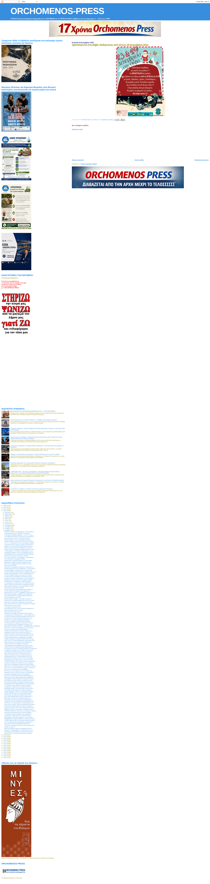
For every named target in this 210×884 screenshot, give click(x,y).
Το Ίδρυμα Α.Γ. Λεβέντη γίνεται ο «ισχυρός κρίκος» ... (18, 715)
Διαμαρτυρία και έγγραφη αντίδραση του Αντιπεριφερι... (18, 560)
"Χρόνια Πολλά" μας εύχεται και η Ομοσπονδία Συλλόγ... (19, 634)
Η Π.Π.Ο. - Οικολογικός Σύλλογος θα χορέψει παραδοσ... (19, 543)
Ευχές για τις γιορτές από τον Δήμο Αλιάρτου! (16, 629)
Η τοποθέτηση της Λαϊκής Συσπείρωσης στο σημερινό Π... (19, 536)
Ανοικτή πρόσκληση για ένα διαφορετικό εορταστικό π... (19, 589)
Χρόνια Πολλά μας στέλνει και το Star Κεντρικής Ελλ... (18, 655)
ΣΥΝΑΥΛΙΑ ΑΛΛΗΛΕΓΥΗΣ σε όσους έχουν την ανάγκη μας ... (20, 661)
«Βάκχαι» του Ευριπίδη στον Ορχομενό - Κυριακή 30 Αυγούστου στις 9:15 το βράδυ (35, 454)
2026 (5, 757)
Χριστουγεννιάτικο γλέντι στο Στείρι (13, 610)
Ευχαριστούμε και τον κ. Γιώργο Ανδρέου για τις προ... (18, 656)
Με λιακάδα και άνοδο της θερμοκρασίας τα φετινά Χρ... (18, 595)
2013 (5, 735)
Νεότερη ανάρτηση (78, 160)
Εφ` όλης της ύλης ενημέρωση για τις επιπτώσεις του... (18, 670)
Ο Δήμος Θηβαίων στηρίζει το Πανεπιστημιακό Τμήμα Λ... (19, 691)
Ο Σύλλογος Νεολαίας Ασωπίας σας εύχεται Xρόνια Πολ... (19, 725)
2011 (5, 509)
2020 (5, 747)
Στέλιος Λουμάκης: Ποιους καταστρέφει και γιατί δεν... (18, 539)
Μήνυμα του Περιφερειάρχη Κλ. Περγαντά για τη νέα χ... (19, 730)
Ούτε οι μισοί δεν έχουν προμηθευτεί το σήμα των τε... (18, 624)
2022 (5, 750)
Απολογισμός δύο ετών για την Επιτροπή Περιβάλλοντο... (19, 608)
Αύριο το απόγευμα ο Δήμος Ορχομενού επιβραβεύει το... (19, 677)
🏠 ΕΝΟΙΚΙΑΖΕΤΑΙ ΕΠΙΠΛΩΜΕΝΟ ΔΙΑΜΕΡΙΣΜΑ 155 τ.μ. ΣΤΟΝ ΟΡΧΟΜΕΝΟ (32, 411)
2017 (5, 742)
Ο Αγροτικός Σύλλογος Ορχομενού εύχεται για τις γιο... (18, 618)
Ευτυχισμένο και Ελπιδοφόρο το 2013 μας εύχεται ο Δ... (18, 731)
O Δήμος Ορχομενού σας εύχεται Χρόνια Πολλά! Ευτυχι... (19, 638)
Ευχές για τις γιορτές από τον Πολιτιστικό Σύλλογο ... (18, 653)
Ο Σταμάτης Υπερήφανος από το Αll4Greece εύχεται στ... (19, 650)
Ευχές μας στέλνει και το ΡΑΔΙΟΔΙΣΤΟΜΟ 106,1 (17, 723)
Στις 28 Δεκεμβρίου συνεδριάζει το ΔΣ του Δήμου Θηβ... (18, 570)
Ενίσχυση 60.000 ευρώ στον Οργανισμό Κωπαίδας (17, 693)
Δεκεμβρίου (8, 530)
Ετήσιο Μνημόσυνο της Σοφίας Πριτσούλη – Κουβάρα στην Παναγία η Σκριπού (33, 420)
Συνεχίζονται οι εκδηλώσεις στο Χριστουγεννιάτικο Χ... (18, 687)
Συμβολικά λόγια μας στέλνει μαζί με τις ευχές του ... (18, 632)
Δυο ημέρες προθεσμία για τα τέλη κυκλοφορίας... (17, 674)
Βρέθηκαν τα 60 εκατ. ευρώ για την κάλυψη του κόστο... (19, 709)
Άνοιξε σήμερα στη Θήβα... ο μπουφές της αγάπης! (17, 599)
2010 (5, 507)
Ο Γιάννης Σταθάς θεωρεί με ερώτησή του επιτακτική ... (18, 575)
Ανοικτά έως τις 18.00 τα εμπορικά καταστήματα (16, 619)
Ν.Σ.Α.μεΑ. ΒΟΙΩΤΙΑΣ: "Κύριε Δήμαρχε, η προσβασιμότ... (19, 557)
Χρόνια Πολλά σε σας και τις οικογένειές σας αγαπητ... (18, 733)
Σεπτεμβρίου (8, 525)
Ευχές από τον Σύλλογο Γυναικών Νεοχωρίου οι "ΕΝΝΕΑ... (20, 603)
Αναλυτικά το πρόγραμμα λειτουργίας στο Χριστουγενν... (19, 567)
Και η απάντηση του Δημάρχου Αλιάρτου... (15, 559)
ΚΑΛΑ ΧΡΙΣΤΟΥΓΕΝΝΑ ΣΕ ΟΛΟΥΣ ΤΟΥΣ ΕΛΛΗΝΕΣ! (18, 658)
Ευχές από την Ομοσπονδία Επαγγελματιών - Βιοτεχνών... (20, 667)
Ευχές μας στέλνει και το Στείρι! (12, 605)
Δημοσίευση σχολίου (77, 129)
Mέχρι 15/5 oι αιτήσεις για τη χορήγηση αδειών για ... (18, 698)
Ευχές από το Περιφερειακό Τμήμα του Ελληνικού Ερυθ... (19, 664)
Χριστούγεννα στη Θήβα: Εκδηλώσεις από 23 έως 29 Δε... (19, 600)
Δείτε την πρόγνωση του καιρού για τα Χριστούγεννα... (18, 642)
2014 (5, 736)
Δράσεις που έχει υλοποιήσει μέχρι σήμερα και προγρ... (19, 546)
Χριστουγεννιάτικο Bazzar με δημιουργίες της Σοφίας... (18, 637)
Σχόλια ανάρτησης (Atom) (88, 164)
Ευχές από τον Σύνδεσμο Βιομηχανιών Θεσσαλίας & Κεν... (19, 640)
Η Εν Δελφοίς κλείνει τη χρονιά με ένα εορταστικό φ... (18, 714)
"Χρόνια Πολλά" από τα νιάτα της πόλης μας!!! (16, 643)
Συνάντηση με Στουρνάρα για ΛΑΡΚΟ (14, 587)
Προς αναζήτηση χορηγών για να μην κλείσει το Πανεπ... (19, 586)
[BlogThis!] (118, 120)
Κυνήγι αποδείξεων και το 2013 (12, 597)
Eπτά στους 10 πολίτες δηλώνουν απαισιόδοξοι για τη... (19, 702)
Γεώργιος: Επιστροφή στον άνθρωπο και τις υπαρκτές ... (19, 663)
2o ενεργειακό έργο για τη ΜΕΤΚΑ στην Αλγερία (16, 533)
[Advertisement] (125, 143)
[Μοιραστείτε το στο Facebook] (122, 120)
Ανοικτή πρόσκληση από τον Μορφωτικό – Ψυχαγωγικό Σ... (20, 568)
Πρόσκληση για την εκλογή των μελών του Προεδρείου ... (19, 672)
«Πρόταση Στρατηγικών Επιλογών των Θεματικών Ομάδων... (20, 710)
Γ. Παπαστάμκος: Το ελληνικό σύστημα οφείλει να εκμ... (19, 551)
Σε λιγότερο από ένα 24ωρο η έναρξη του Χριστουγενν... (19, 544)
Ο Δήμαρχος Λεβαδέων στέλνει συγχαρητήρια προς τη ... (19, 552)
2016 (5, 740)
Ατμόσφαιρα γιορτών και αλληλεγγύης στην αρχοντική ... (19, 688)
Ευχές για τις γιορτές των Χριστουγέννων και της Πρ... (18, 602)
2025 (5, 755)
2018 (5, 743)
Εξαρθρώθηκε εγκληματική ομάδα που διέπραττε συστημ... (19, 718)
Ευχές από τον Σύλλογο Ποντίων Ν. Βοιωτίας (16, 555)
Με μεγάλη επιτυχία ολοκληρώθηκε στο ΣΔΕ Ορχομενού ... (20, 578)
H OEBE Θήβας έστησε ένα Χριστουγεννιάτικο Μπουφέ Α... (20, 720)
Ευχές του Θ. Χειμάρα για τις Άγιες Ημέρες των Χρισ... (18, 563)
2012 (5, 510)
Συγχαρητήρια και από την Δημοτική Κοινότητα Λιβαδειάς (19, 554)
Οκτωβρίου (8, 527)
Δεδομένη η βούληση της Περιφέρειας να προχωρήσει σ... (19, 531)
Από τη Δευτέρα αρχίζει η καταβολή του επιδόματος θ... (18, 594)
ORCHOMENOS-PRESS (57, 11)
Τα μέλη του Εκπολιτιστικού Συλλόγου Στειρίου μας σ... (18, 631)
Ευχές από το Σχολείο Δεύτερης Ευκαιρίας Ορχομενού (18, 675)
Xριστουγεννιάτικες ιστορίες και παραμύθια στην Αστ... (18, 728)
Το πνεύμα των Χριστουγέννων (12, 607)
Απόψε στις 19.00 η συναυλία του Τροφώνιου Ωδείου (18, 579)
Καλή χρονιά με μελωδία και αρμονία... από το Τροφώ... (19, 717)
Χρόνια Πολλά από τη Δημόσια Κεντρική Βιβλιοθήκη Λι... (19, 647)
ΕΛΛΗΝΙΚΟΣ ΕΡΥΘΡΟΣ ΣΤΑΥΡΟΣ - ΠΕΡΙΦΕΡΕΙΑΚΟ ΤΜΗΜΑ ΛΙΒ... (22, 626)
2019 (5, 745)
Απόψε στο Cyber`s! (9, 727)
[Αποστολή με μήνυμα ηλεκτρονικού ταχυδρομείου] (116, 120)
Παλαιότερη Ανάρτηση (202, 160)
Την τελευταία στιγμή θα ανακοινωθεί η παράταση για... (18, 722)
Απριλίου (7, 517)
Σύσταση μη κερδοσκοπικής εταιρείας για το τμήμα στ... (18, 547)
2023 (5, 752)
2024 (5, 754)
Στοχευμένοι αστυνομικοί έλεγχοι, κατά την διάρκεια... (18, 712)
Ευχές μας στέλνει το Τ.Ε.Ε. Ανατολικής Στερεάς (16, 538)
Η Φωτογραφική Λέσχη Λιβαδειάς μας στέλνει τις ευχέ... (18, 645)
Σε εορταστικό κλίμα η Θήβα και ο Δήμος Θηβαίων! (17, 685)
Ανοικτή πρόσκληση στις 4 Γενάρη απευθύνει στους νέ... (19, 635)
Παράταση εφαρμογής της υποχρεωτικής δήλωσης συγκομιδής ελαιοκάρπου (32, 463)
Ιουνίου (7, 520)
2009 (5, 505)
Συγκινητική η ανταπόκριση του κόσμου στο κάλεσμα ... (19, 706)
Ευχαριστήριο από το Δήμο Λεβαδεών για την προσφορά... (19, 683)
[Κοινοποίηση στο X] (120, 120)
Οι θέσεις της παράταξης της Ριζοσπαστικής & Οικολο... (18, 613)
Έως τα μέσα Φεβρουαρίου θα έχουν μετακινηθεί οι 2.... (18, 696)
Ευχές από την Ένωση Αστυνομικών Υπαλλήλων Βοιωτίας (20, 666)
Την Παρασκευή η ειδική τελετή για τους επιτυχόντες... (18, 651)
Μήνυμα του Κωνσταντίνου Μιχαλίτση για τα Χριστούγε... (19, 627)
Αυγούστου (8, 523)
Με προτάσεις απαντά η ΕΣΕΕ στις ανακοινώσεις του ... (18, 680)
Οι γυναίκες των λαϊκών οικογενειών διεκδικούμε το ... (18, 699)
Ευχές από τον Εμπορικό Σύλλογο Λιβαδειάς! (16, 669)
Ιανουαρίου (8, 512)
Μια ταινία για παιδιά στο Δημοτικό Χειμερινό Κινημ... (18, 562)
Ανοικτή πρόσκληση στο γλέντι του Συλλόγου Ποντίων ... (19, 541)
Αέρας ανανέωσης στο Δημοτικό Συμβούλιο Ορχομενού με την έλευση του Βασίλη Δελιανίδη (37, 480)
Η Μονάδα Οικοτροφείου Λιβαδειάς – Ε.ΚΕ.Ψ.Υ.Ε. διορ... (19, 535)
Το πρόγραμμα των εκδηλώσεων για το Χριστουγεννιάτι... (19, 583)
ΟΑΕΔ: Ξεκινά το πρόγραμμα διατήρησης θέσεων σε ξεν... (19, 549)
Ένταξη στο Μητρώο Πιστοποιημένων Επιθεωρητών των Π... (20, 571)
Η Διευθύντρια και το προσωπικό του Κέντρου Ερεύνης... (19, 659)
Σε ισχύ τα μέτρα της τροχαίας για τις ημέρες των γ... (18, 591)
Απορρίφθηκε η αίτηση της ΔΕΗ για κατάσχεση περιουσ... (19, 678)
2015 (5, 738)
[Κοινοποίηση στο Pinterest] (124, 120)
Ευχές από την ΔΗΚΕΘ (10, 565)
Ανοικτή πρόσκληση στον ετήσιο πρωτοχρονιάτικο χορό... (19, 707)
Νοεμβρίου (8, 528)
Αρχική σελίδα (139, 160)
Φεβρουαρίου (8, 514)
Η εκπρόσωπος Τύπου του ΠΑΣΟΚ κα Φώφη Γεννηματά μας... (21, 648)
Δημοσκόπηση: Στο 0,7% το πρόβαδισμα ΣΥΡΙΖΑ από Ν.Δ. (19, 592)
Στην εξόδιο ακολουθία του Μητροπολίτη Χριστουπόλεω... (19, 682)
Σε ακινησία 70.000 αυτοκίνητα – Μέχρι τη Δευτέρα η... (18, 690)
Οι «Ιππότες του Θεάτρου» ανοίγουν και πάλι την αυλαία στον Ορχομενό (31, 489)
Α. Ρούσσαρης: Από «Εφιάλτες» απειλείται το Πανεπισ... (19, 623)
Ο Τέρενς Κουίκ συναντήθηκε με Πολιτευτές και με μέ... (18, 576)
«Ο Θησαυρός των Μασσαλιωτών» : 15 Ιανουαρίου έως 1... (20, 615)
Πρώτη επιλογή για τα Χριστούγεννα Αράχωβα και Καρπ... (19, 584)
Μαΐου (6, 518)
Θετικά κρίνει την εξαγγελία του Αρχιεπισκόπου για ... (18, 695)
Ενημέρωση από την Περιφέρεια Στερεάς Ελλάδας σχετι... (19, 701)
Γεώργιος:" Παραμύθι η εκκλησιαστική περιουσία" (17, 621)
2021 (5, 749)
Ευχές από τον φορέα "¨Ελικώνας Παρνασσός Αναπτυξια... (19, 704)
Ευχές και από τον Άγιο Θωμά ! (12, 611)
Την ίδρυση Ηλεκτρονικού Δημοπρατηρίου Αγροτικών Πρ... (19, 616)
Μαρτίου (7, 515)
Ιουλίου (7, 522)
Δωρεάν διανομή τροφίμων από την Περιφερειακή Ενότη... (19, 573)
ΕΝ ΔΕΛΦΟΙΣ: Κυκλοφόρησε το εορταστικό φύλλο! (17, 581)
